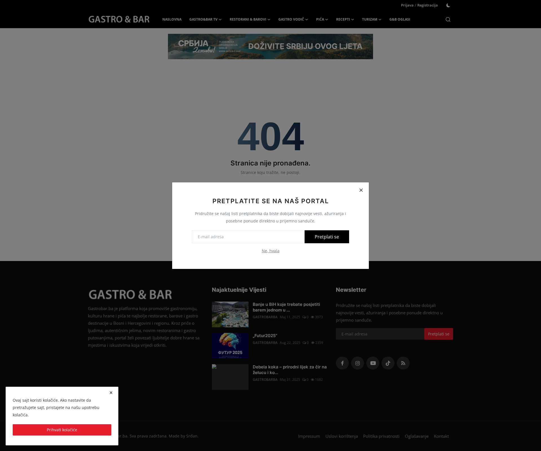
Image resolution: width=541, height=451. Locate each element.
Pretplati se (327, 237)
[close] (111, 393)
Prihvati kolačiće (62, 429)
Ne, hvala (271, 250)
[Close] (360, 190)
